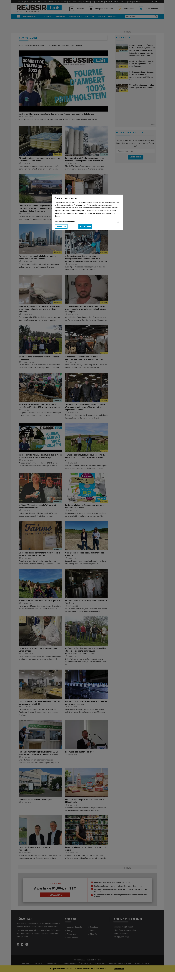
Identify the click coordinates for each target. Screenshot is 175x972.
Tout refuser (61, 226)
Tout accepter (85, 226)
